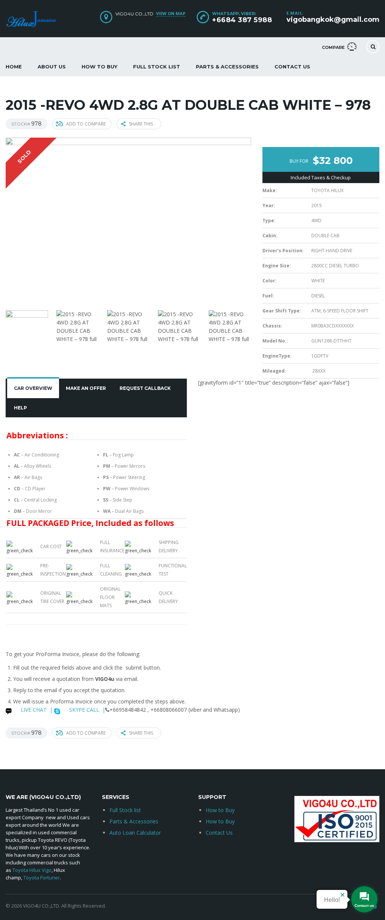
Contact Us (292, 67)
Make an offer (86, 388)
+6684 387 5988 (242, 20)
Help (20, 408)
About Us (52, 67)
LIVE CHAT (33, 709)
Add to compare (86, 124)
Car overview (33, 388)
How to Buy (99, 67)
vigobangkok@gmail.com (332, 19)
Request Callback (145, 388)
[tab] (33, 388)
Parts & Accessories (227, 67)
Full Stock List (156, 67)
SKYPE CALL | (86, 709)
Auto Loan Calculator (135, 832)
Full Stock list (125, 810)
